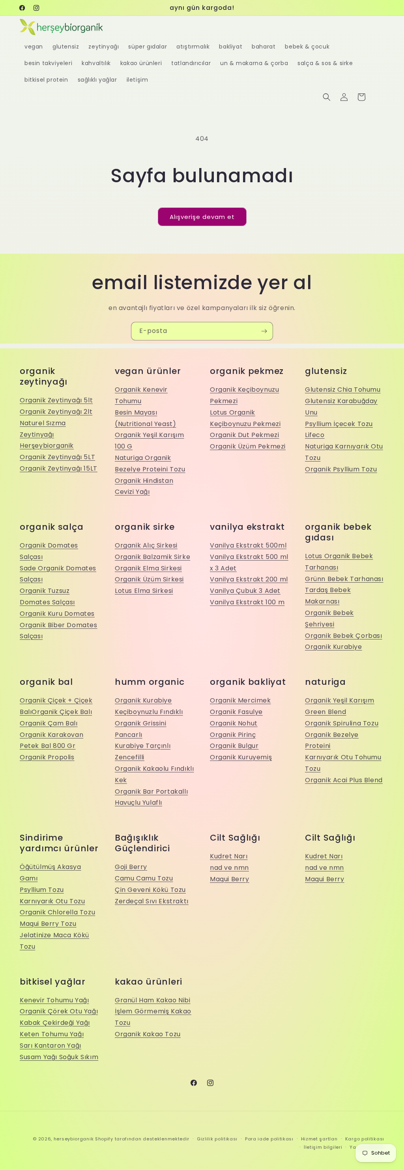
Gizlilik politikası (217, 1139)
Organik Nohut (234, 723)
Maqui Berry (229, 879)
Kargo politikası (364, 1139)
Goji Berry (131, 866)
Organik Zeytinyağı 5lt (56, 400)
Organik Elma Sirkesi (148, 568)
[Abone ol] (264, 331)
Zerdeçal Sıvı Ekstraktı (152, 901)
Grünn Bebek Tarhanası (344, 578)
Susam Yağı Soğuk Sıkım (59, 1057)
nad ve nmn (229, 867)
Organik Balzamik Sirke (152, 556)
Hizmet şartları (319, 1139)
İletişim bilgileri (323, 1147)
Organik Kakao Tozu (148, 1034)
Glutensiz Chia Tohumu (343, 389)
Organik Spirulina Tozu (341, 723)
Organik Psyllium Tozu (341, 469)
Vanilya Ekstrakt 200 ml (249, 579)
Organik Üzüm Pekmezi (248, 446)
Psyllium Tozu (42, 889)
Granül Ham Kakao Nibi (153, 1000)
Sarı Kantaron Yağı (50, 1045)
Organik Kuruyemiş (241, 757)
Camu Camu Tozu (144, 878)
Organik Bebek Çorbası (343, 635)
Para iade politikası (269, 1139)
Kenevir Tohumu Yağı (54, 1000)
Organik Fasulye (236, 711)
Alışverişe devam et (202, 217)
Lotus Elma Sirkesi (144, 590)
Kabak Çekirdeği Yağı (55, 1022)
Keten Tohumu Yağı (52, 1034)
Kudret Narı (229, 856)
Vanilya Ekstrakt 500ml (248, 545)
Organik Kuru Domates (57, 613)
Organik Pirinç (233, 734)
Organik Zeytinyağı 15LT (58, 468)
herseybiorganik (74, 1139)
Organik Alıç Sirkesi (146, 545)
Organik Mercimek (240, 700)
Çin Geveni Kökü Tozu (150, 889)
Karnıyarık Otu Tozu (52, 901)
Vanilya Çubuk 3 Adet (245, 590)
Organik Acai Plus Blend (344, 780)
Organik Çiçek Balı (62, 711)
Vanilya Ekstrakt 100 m (247, 602)
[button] (326, 97)
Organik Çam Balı (49, 723)
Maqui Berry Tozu (48, 923)
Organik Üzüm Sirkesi (149, 579)
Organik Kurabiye (333, 646)
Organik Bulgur (234, 745)
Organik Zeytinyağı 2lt (56, 411)
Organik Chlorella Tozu (57, 912)
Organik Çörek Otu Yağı (59, 1011)
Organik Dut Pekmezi (244, 434)
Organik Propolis (47, 757)
